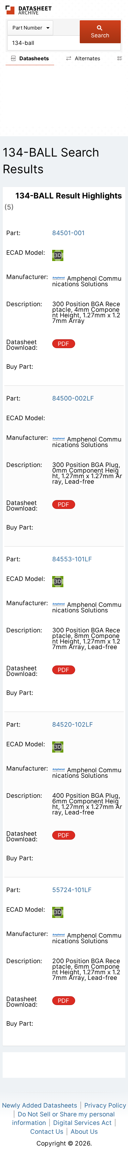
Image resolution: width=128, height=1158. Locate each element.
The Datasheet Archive (29, 10)
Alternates (86, 58)
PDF (63, 343)
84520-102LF (72, 724)
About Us (84, 1131)
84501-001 (68, 233)
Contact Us (46, 1131)
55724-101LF (72, 890)
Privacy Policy (105, 1105)
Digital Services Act (82, 1123)
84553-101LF (72, 559)
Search (100, 35)
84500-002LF (73, 398)
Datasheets (33, 58)
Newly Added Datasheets (39, 1105)
